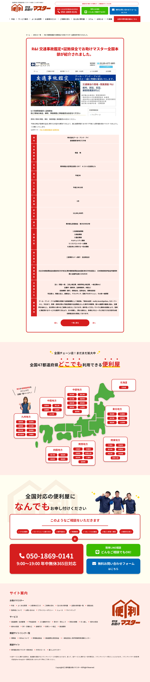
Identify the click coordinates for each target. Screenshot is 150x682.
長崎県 (20, 426)
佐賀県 (31, 422)
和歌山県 (88, 453)
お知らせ (100, 19)
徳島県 (63, 455)
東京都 (120, 453)
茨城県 (120, 445)
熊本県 (20, 430)
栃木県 (110, 449)
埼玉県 (110, 453)
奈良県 (78, 457)
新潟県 (72, 394)
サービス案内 (23, 19)
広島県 (57, 410)
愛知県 (82, 403)
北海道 (123, 387)
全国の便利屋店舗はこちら (127, 19)
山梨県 (82, 407)
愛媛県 (63, 459)
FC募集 (109, 19)
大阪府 (78, 449)
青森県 (112, 414)
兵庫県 (78, 453)
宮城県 (122, 418)
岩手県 (112, 418)
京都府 (88, 449)
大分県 (31, 426)
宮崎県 (31, 430)
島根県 (46, 410)
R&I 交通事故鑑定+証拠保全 (49, 130)
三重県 (88, 457)
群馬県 (120, 449)
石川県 (72, 399)
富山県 (82, 394)
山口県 (51, 414)
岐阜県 (72, 403)
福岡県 (20, 422)
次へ (94, 323)
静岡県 (72, 407)
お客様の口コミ (50, 19)
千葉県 (110, 445)
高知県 (52, 459)
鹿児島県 (21, 434)
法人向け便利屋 (79, 19)
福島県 (112, 422)
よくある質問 (36, 19)
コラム (90, 19)
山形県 (122, 422)
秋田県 (122, 414)
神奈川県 (115, 458)
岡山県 (57, 405)
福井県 (82, 399)
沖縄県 (31, 434)
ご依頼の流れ (65, 19)
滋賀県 (83, 462)
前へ (55, 323)
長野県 (77, 411)
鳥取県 (46, 405)
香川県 (52, 455)
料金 (13, 19)
